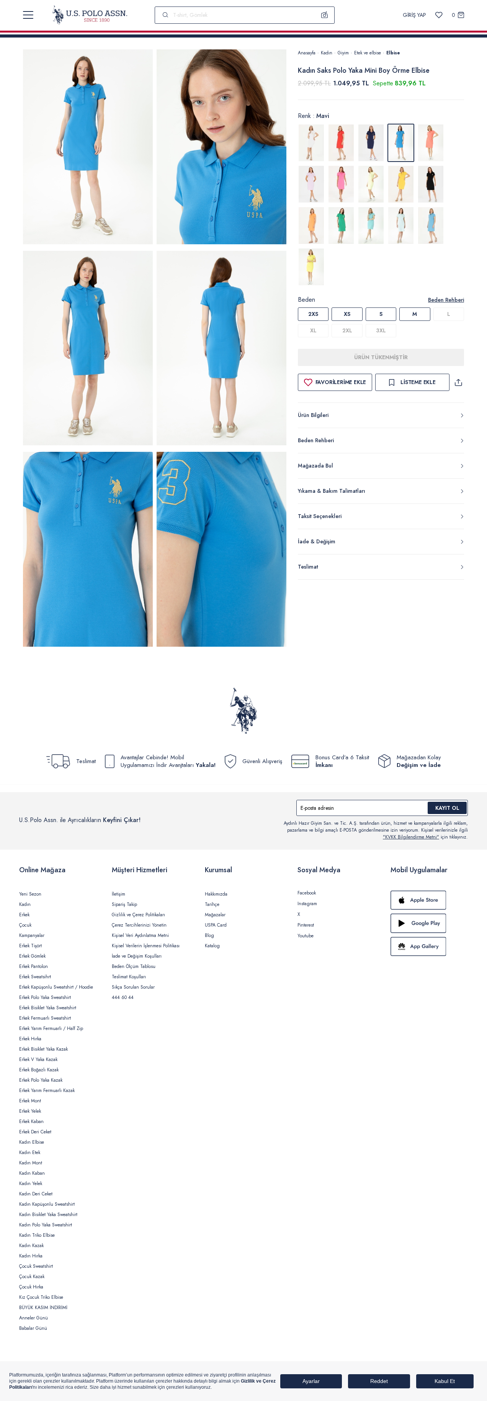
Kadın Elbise (31, 1142)
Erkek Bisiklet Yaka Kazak (43, 1049)
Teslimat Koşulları (129, 976)
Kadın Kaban (32, 1173)
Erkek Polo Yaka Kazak (40, 1080)
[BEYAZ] (311, 143)
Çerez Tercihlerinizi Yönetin (139, 925)
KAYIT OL (447, 808)
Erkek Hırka (30, 1038)
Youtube (305, 935)
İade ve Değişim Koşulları (137, 956)
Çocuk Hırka (31, 1286)
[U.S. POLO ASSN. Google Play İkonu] (429, 923)
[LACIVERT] (371, 143)
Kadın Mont (30, 1162)
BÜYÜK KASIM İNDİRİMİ (43, 1307)
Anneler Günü (33, 1317)
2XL (347, 330)
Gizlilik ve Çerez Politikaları (138, 914)
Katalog (212, 945)
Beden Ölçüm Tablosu (133, 966)
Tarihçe (212, 904)
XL (313, 330)
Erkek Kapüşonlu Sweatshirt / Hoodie (56, 987)
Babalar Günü (33, 1328)
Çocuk (25, 925)
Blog (209, 935)
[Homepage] (89, 15)
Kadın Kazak (31, 1245)
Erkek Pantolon (33, 966)
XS (347, 314)
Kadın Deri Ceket (35, 1193)
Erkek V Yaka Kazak (38, 1059)
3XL (381, 330)
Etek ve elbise (367, 52)
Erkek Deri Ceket (35, 1131)
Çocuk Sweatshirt (36, 1266)
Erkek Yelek (30, 1111)
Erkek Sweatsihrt (35, 976)
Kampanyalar (31, 935)
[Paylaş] (458, 382)
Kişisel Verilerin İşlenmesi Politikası (146, 945)
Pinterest (305, 925)
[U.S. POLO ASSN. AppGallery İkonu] (429, 946)
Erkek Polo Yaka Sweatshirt (45, 997)
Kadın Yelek (30, 1183)
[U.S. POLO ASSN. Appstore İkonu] (429, 900)
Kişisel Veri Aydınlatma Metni (140, 935)
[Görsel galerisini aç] (88, 148)
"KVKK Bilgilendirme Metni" (411, 837)
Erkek (24, 914)
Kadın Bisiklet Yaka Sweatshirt (48, 1214)
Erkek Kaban (31, 1121)
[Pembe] (341, 184)
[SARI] (371, 184)
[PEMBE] (430, 143)
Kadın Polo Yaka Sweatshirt (45, 1224)
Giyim (343, 52)
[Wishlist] (439, 15)
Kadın (326, 52)
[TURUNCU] (311, 225)
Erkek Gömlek (32, 956)
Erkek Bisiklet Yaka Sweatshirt (47, 1007)
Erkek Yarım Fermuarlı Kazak (47, 1090)
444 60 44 (123, 997)
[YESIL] (341, 225)
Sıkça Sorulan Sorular (133, 987)
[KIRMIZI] (341, 143)
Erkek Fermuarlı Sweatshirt (45, 1018)
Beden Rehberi (446, 300)
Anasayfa (306, 52)
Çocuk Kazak (31, 1276)
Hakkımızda (216, 894)
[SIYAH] (430, 184)
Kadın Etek (29, 1152)
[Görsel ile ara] (324, 14)
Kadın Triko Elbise (37, 1235)
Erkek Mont (30, 1100)
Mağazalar (215, 914)
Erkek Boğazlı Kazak (39, 1069)
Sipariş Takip (124, 904)
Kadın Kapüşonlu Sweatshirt (47, 1204)
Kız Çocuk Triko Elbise (41, 1297)
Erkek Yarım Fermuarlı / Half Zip (51, 1028)
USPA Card (216, 925)
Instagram (307, 903)
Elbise (393, 52)
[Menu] (28, 15)
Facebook (306, 893)
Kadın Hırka (30, 1255)
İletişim (118, 894)
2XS (313, 314)
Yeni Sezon (30, 894)
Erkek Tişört (30, 945)
